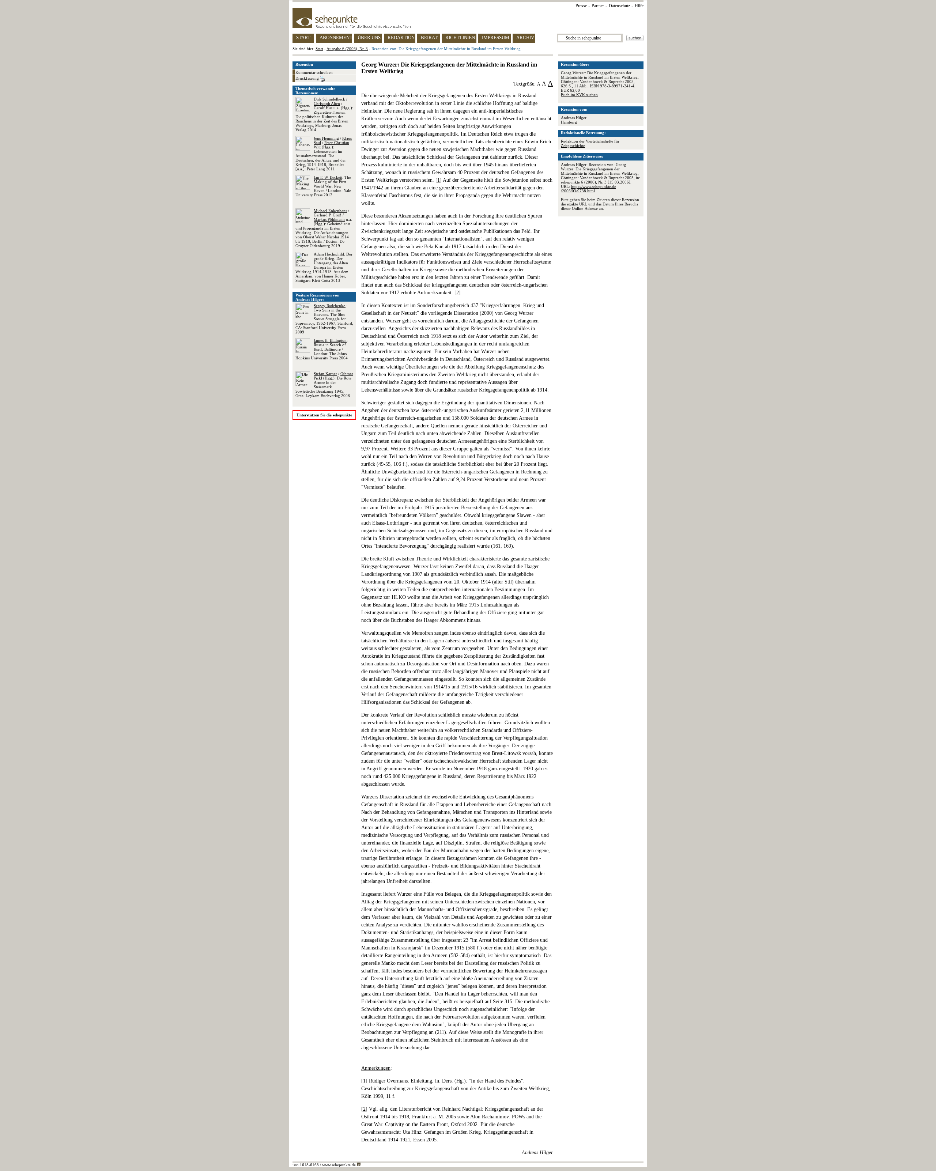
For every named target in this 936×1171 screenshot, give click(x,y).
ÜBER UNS (369, 37)
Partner (598, 5)
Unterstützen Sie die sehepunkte (324, 415)
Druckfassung (307, 78)
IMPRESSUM (495, 37)
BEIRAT (429, 37)
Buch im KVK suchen (579, 94)
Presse (581, 5)
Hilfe (639, 5)
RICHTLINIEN (460, 37)
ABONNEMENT (336, 37)
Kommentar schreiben (314, 72)
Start (319, 48)
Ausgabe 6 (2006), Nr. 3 (347, 48)
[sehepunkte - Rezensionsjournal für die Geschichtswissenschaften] (468, 18)
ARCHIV (525, 37)
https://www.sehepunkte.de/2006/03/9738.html (588, 188)
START (303, 37)
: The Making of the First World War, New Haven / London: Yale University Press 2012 (323, 186)
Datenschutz (619, 5)
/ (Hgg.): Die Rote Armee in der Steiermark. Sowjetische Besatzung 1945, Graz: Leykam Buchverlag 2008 (324, 384)
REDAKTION (401, 37)
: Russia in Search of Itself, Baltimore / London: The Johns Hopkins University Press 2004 (321, 349)
